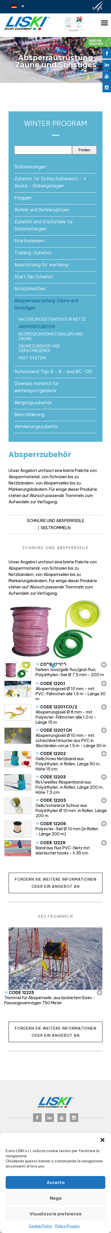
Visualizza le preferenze (56, 1213)
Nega (55, 1198)
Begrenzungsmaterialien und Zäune (50, 336)
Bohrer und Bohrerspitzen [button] (41, 209)
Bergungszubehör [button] (33, 402)
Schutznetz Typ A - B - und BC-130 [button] (53, 371)
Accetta (56, 1182)
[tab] (55, 166)
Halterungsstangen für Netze (52, 319)
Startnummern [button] (29, 241)
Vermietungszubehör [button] (36, 426)
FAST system (32, 358)
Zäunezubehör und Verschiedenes (39, 348)
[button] (102, 1140)
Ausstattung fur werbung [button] (41, 264)
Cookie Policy (40, 1226)
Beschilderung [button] (29, 414)
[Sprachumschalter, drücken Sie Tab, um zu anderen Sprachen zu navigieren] (18, 6)
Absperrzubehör (36, 326)
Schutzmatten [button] (29, 288)
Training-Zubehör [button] (33, 252)
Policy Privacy (67, 1226)
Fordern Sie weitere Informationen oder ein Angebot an (55, 883)
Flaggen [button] (23, 198)
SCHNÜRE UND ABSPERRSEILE (55, 520)
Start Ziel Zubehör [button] (34, 276)
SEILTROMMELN (56, 527)
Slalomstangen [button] (30, 166)
